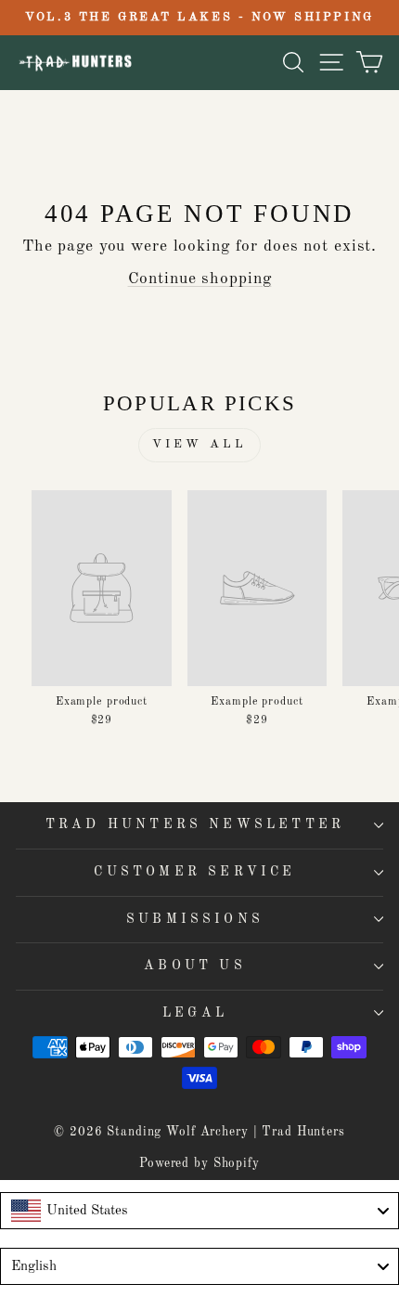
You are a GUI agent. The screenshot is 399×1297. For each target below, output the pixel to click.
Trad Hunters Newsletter (195, 824)
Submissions (195, 919)
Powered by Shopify (199, 1164)
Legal (194, 1012)
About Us (195, 965)
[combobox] (199, 1210)
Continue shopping (200, 279)
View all (199, 444)
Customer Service (194, 871)
